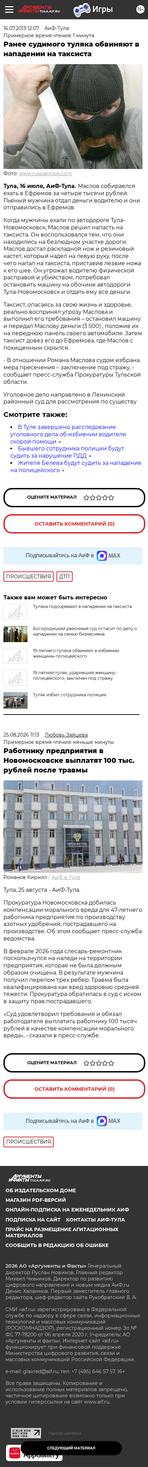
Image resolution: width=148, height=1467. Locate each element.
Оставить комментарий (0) (74, 524)
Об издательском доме (41, 1190)
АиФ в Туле (66, 877)
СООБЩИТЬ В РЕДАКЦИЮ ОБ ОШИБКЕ (57, 1245)
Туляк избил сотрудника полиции (69, 694)
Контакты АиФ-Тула (95, 1220)
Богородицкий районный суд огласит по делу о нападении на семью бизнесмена (85, 631)
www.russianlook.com (45, 173)
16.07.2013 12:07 (21, 28)
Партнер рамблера (65, 1433)
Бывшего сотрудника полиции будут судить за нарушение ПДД (67, 452)
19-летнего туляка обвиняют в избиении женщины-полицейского (76, 653)
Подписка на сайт (33, 1220)
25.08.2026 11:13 (21, 735)
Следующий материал (71, 1448)
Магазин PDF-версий (36, 1200)
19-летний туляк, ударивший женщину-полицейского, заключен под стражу (75, 675)
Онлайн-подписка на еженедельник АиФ (67, 1210)
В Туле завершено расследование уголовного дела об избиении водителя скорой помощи (68, 434)
